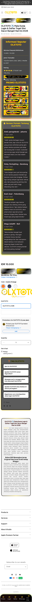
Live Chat (27, 599)
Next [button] (30, 2)
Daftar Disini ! (28, 4)
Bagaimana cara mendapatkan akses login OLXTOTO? (15, 395)
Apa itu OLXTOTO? (11, 366)
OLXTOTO (8, 585)
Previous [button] (2, 2)
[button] (2, 13)
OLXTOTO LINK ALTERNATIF (12, 312)
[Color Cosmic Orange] (3, 286)
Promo (3, 599)
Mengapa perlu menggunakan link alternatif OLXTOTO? (15, 380)
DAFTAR (23, 20)
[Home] (11, 12)
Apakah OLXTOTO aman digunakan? (13, 373)
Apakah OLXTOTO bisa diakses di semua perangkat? (16, 387)
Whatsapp (22, 599)
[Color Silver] (15, 286)
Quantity (4, 338)
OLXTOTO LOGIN (8, 306)
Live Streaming (24, 271)
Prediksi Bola (8, 271)
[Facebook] (4, 406)
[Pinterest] (10, 406)
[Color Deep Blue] (9, 286)
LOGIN (8, 20)
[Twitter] (7, 406)
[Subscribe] (25, 567)
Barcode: (13, 33)
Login (9, 599)
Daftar (15, 599)
